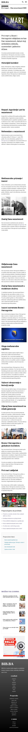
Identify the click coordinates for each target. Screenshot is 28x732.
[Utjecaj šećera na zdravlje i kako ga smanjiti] (22, 629)
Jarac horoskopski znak (9, 546)
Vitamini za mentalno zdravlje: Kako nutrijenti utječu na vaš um (10, 596)
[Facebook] (2, 11)
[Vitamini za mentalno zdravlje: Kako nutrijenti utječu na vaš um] (22, 598)
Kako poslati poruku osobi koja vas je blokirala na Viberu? (10, 620)
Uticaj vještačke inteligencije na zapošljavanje (13, 521)
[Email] (16, 11)
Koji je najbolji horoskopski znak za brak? (12, 523)
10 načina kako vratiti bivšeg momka (11, 526)
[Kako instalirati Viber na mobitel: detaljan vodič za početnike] (22, 614)
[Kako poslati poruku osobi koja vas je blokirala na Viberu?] (22, 621)
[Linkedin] (12, 11)
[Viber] (19, 11)
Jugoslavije (21, 224)
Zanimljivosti (5, 6)
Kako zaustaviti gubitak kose (11, 540)
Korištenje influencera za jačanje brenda (12, 518)
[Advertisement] (14, 92)
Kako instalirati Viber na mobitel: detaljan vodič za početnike (9, 613)
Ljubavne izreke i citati (9, 549)
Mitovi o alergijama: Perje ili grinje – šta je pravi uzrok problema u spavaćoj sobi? (10, 605)
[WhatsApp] (9, 11)
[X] (6, 11)
